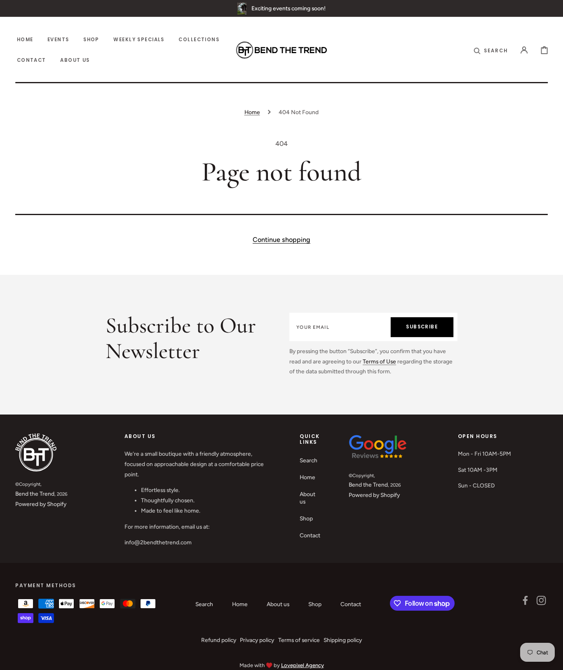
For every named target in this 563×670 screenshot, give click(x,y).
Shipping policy (343, 640)
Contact (310, 535)
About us (307, 498)
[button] (491, 50)
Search (308, 460)
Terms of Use (379, 361)
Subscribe (422, 326)
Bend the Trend (34, 493)
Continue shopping (281, 240)
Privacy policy (257, 640)
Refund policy (218, 640)
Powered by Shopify (40, 504)
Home (252, 112)
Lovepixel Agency (302, 665)
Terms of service (299, 640)
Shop (306, 518)
